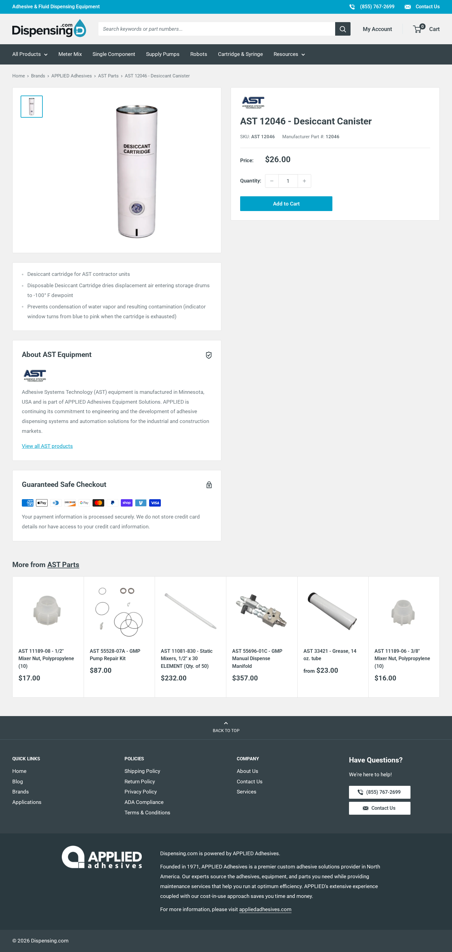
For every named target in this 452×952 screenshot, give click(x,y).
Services (246, 792)
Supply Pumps (163, 54)
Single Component (114, 54)
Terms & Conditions (147, 812)
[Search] (343, 29)
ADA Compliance (144, 802)
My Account (377, 29)
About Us (247, 771)
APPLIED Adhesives (71, 76)
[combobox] (216, 29)
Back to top (226, 730)
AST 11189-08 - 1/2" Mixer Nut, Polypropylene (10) (46, 658)
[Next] (439, 637)
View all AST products (47, 446)
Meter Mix (70, 54)
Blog (17, 781)
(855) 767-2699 (372, 6)
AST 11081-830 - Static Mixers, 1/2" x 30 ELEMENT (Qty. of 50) (186, 658)
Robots (198, 54)
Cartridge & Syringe (240, 54)
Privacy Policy (141, 792)
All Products (26, 54)
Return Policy (140, 781)
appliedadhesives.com (265, 909)
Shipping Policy (142, 771)
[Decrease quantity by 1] (271, 180)
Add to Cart (286, 204)
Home (18, 76)
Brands (38, 76)
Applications (27, 802)
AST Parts (108, 76)
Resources (286, 54)
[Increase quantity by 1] (304, 180)
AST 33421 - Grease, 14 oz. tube (329, 655)
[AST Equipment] (335, 102)
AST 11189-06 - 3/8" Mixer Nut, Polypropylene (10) (402, 658)
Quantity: (250, 181)
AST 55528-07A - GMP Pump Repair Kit (115, 655)
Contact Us (427, 7)
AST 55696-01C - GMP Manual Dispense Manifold (257, 658)
